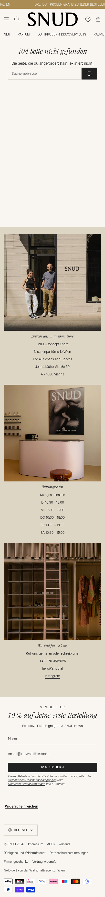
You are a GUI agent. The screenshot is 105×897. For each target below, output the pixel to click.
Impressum (35, 844)
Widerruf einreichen (21, 806)
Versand (64, 844)
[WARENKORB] (98, 19)
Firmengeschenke (16, 861)
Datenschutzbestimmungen (26, 784)
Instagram (52, 676)
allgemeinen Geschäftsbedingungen (32, 780)
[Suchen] (89, 74)
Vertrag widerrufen (45, 861)
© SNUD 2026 (14, 844)
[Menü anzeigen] (6, 19)
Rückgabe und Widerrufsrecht (25, 853)
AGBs (51, 844)
